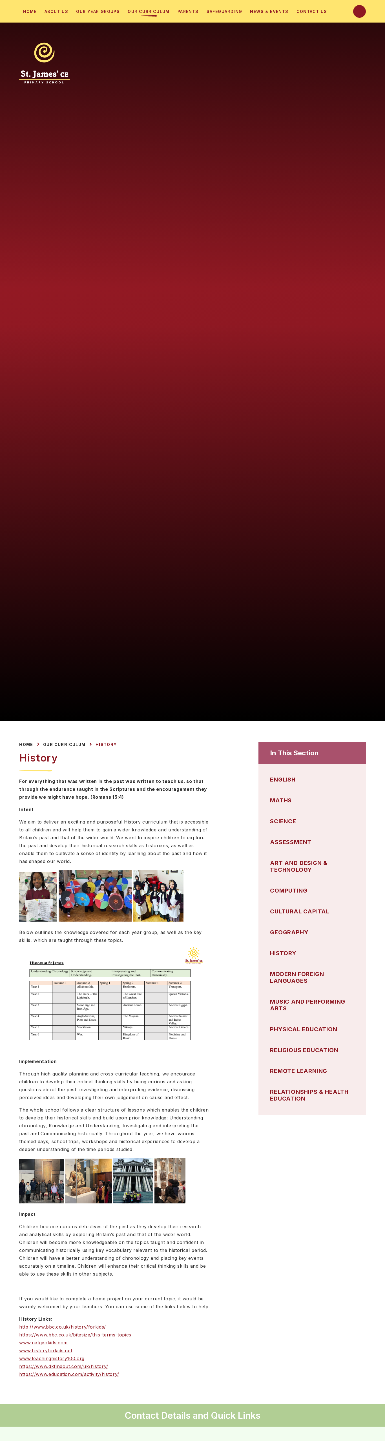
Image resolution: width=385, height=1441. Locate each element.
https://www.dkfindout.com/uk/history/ (63, 1366)
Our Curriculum (64, 744)
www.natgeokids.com (43, 1342)
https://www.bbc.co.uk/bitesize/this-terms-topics (75, 1335)
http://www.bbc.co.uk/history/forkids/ (62, 1327)
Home (26, 744)
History (106, 744)
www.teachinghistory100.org (52, 1358)
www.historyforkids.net (45, 1350)
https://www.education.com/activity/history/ (69, 1374)
